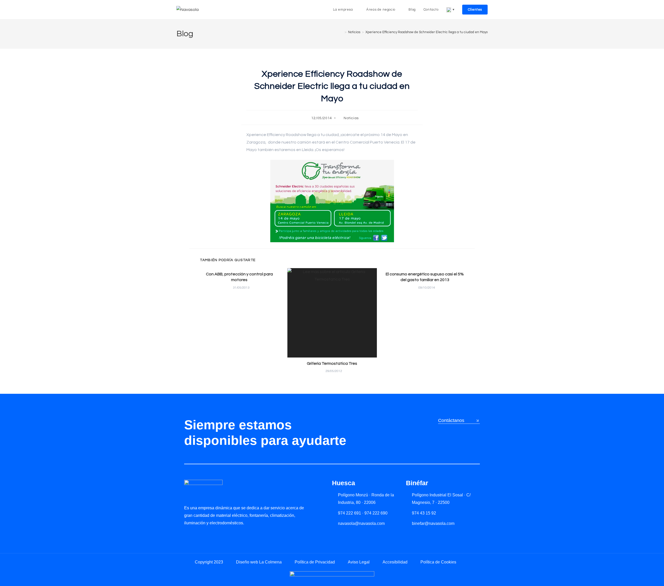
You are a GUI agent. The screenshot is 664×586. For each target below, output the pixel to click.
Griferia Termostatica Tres (332, 363)
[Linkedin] (187, 535)
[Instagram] (197, 535)
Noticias (351, 118)
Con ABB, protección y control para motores (239, 277)
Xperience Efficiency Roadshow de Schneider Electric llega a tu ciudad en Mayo (426, 32)
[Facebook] (208, 535)
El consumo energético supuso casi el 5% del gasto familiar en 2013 (425, 277)
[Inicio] (341, 32)
